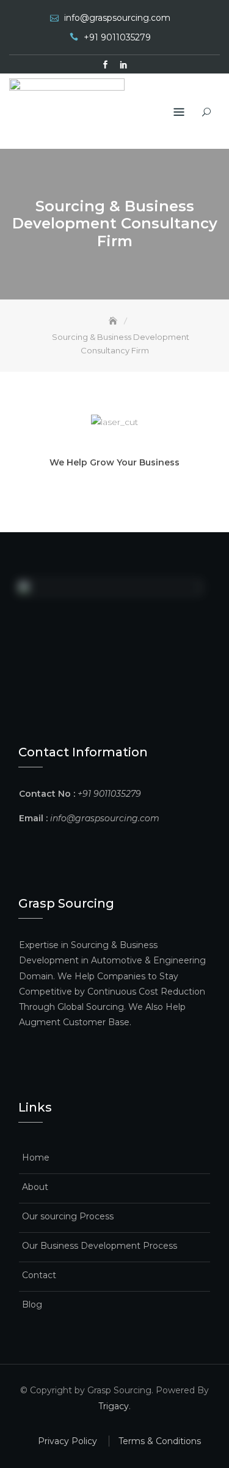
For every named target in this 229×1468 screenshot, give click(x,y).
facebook (105, 65)
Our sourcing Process (68, 1216)
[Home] (114, 321)
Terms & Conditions (159, 1441)
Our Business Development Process (99, 1245)
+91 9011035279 (117, 37)
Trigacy (113, 1406)
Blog (32, 1304)
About (35, 1186)
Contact (39, 1275)
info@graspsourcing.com (117, 17)
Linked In (124, 65)
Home (35, 1157)
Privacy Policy (67, 1441)
